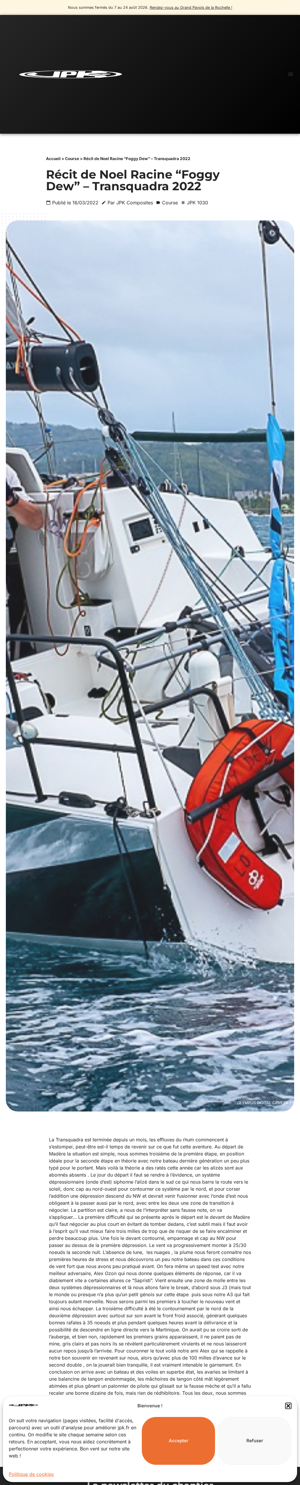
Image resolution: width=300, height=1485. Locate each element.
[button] (288, 1406)
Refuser (254, 1440)
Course (72, 158)
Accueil (53, 158)
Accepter (178, 1440)
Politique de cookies (31, 1474)
